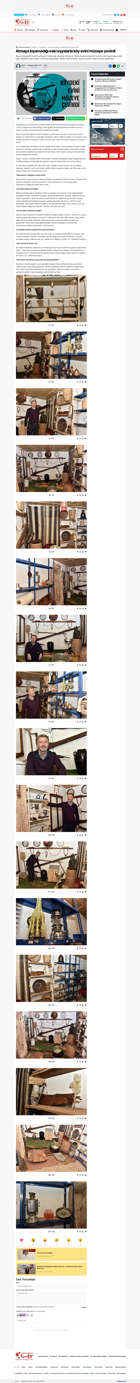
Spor (74, 30)
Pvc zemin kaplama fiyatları (98, 1356)
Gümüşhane (31, 30)
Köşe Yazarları (69, 15)
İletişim (110, 15)
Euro (105, 21)
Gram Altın (118, 21)
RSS (17, 1381)
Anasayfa (20, 30)
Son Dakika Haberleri (41, 1367)
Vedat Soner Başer (100, 1373)
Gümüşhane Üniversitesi (57, 1373)
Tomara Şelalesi (121, 1373)
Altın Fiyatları (64, 1367)
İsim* (18, 1283)
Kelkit (91, 1373)
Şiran (25, 1373)
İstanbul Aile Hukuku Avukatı (117, 1356)
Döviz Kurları (54, 1367)
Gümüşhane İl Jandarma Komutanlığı (77, 1373)
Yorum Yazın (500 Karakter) (25, 1290)
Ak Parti (46, 1373)
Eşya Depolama (63, 1356)
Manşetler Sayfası (120, 1367)
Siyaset (66, 30)
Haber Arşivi (94, 30)
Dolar (96, 21)
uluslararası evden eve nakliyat (79, 1356)
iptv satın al (53, 1356)
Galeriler (34, 47)
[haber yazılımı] (121, 1381)
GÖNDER (84, 1307)
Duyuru (83, 30)
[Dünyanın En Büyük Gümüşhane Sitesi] (24, 1356)
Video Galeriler (46, 15)
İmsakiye (57, 15)
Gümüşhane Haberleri (23, 47)
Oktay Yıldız (111, 1373)
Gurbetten (56, 30)
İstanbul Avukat (43, 1356)
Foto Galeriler (32, 15)
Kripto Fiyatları (75, 1367)
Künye (105, 15)
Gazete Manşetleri (108, 30)
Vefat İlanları (44, 30)
